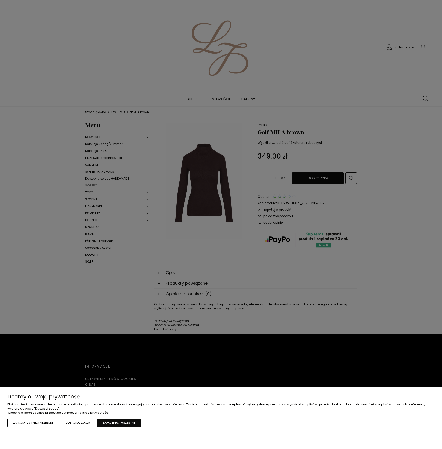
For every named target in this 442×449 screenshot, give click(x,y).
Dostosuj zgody (78, 423)
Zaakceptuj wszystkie (119, 423)
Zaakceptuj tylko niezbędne (33, 423)
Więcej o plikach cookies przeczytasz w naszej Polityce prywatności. (58, 412)
